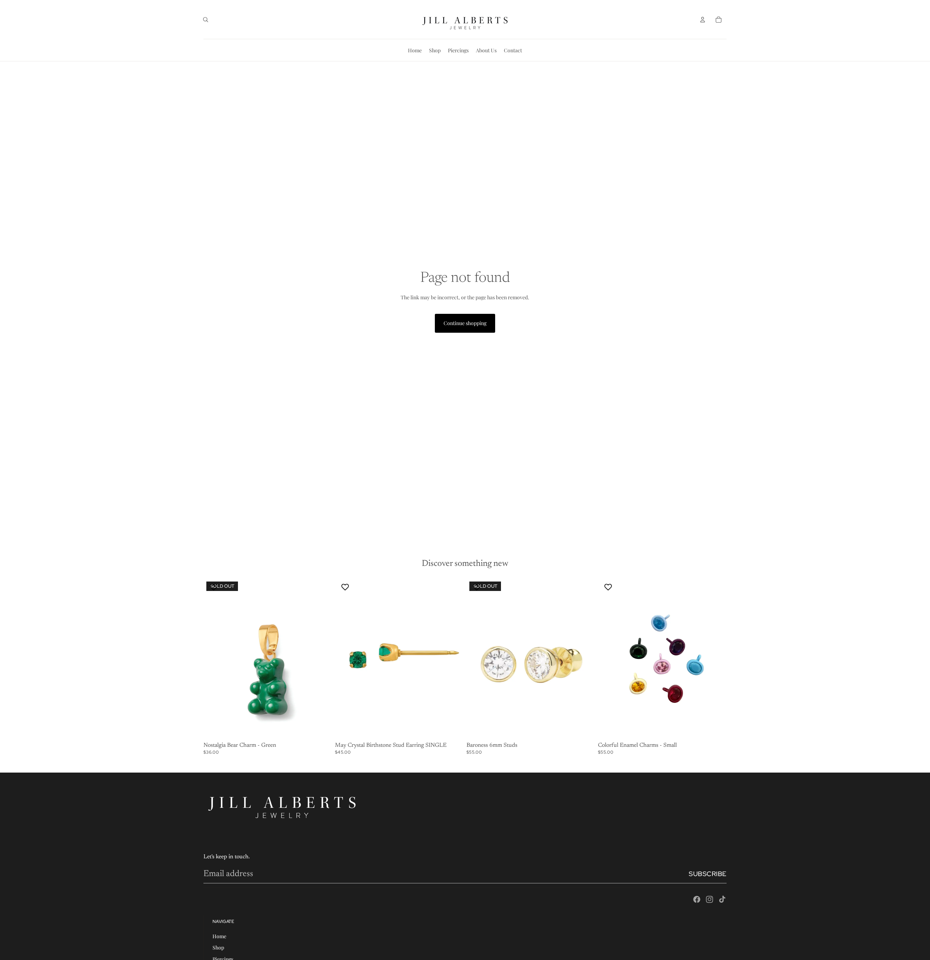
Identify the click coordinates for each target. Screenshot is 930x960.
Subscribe (708, 874)
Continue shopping (465, 323)
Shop (218, 947)
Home (219, 936)
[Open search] (206, 20)
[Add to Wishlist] (214, 587)
